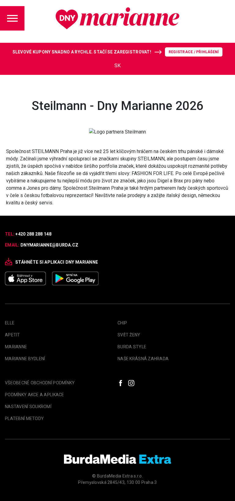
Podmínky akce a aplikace (34, 394)
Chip (122, 322)
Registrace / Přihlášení (194, 52)
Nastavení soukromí (28, 406)
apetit (12, 334)
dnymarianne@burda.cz (50, 245)
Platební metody (24, 418)
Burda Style (132, 346)
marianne (16, 346)
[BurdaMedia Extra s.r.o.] (117, 459)
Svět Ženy (129, 334)
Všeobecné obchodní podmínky (40, 382)
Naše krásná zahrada (143, 358)
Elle (9, 322)
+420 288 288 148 (33, 234)
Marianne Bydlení (25, 358)
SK (117, 65)
